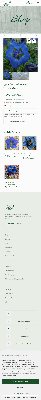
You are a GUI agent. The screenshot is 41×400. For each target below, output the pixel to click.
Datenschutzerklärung (22, 397)
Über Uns (7, 239)
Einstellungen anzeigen (20, 393)
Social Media (9, 293)
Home (6, 235)
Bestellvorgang (9, 275)
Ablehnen (20, 387)
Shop (6, 243)
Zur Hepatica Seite (10, 256)
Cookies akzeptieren (20, 382)
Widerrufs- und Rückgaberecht (14, 279)
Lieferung (8, 266)
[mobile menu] (38, 3)
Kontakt (7, 252)
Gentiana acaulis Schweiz (11, 154)
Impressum (32, 397)
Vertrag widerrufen (14, 224)
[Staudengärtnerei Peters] (6, 3)
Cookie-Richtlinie (10, 397)
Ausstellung (8, 247)
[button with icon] (8, 313)
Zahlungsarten (9, 270)
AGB (6, 302)
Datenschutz (8, 298)
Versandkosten (20, 99)
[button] (34, 41)
